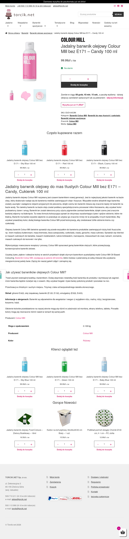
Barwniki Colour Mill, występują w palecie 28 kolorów (38, 257)
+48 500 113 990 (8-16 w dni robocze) (34, 5)
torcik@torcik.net (19, 508)
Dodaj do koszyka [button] (24, 180)
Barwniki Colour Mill (78, 115)
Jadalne (8, 22)
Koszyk (53, 486)
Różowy (86, 340)
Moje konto (10, 5)
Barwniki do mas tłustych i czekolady (104, 115)
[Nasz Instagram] (115, 5)
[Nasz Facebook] (118, 5)
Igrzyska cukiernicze (100, 496)
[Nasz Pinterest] (122, 5)
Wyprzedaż (83, 22)
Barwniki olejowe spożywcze (41, 33)
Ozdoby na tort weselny (110, 24)
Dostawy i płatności (99, 477)
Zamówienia (55, 482)
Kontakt (94, 491)
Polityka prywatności (100, 486)
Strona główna (14, 33)
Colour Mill (73, 121)
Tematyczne (60, 22)
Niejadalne (23, 22)
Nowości (96, 22)
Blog (72, 22)
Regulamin (96, 482)
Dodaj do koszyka (79, 84)
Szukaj (118, 14)
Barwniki (25, 33)
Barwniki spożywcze (37, 24)
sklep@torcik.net (60, 5)
